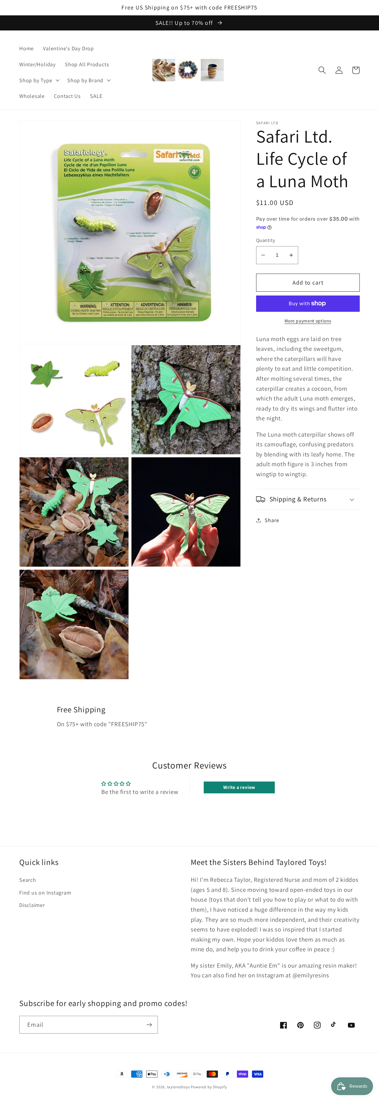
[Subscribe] (149, 1025)
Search (27, 879)
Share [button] (272, 520)
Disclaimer (32, 904)
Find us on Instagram (45, 892)
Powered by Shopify (209, 1086)
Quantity (265, 240)
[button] (38, 80)
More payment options (308, 321)
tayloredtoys (178, 1086)
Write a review (239, 787)
